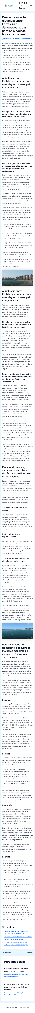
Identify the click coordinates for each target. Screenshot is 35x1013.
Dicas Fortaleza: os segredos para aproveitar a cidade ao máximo (16, 987)
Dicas (19, 974)
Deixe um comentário (10, 974)
